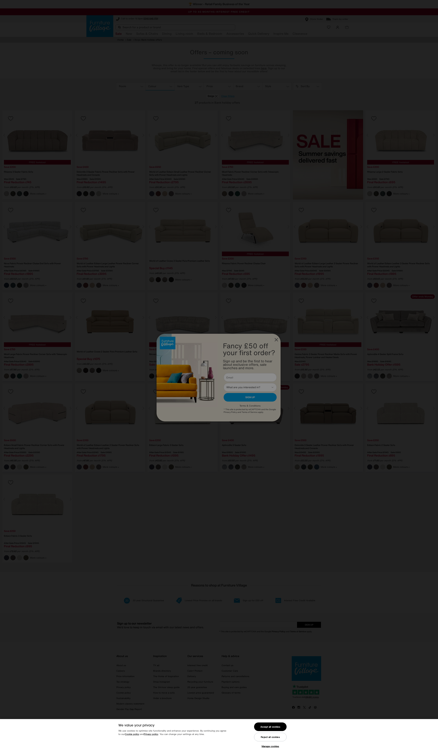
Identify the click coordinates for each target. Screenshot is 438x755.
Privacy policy (151, 734)
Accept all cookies (270, 726)
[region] (219, 737)
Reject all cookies (270, 737)
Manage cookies (270, 746)
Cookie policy (132, 734)
